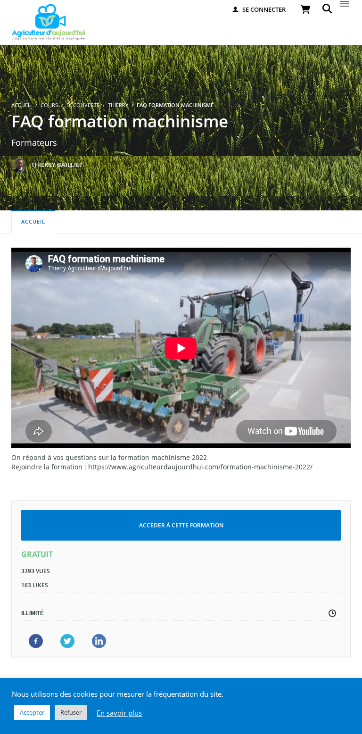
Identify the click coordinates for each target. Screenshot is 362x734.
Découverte (82, 104)
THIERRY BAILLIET (56, 164)
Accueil (33, 221)
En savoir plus (119, 713)
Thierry (118, 104)
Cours (49, 104)
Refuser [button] (71, 712)
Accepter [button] (32, 712)
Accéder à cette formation (181, 525)
